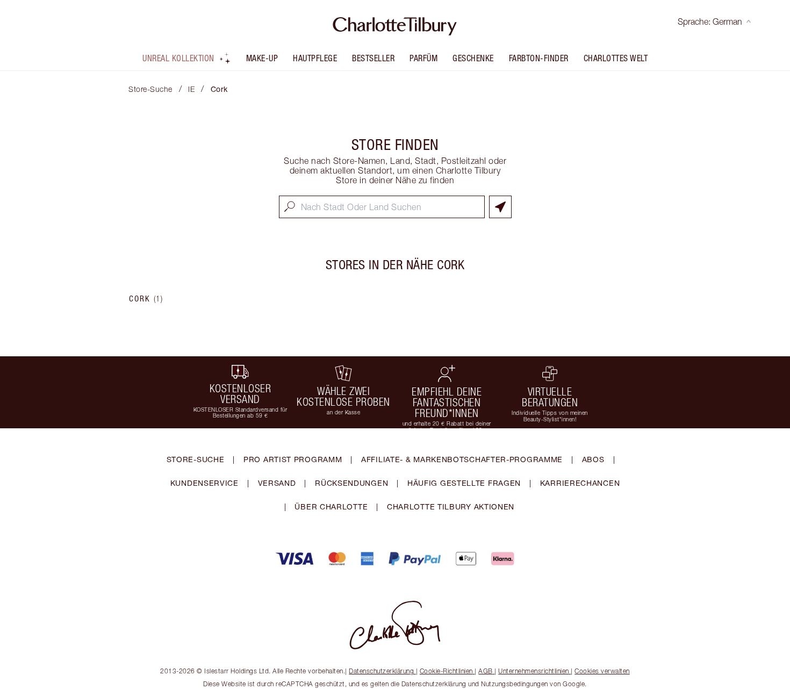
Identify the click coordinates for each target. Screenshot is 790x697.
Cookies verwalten (602, 671)
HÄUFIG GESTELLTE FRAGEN (464, 482)
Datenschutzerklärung (381, 671)
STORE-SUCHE (196, 459)
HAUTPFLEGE (315, 58)
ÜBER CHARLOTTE (331, 506)
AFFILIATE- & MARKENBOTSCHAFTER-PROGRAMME (462, 459)
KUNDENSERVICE (204, 482)
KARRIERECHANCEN (580, 482)
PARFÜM (423, 58)
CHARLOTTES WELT (616, 58)
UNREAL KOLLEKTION (178, 58)
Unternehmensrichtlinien (533, 671)
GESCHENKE (473, 58)
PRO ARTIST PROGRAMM (292, 459)
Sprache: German (710, 21)
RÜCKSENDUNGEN (351, 482)
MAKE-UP (262, 58)
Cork (146, 298)
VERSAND (277, 482)
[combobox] (382, 207)
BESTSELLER (373, 58)
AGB (485, 671)
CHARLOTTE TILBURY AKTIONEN (450, 506)
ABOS (593, 459)
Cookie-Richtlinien (446, 671)
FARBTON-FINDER (539, 58)
